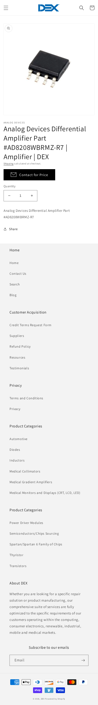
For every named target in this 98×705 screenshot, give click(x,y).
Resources (17, 357)
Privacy (15, 409)
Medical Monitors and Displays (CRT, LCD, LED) (45, 493)
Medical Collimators (25, 471)
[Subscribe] (83, 660)
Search (15, 284)
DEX (42, 698)
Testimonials (19, 368)
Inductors (17, 460)
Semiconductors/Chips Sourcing (34, 533)
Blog (13, 295)
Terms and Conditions (26, 398)
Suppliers (17, 336)
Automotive (19, 439)
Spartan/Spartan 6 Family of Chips (36, 544)
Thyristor (16, 555)
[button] (6, 8)
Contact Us (18, 273)
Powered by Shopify (55, 698)
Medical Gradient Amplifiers (31, 482)
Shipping (9, 163)
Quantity (9, 186)
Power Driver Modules (26, 523)
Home (14, 263)
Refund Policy (20, 346)
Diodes (15, 449)
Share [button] (13, 229)
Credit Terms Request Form (31, 325)
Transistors (18, 566)
